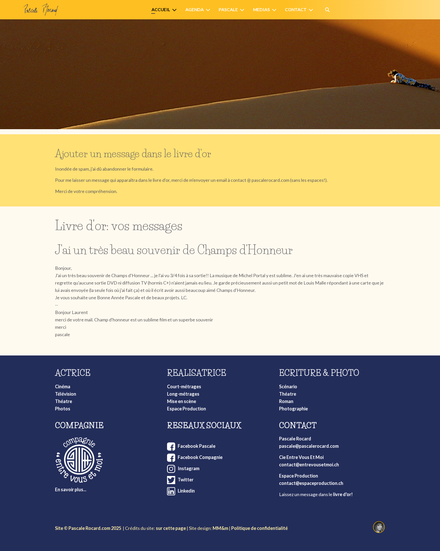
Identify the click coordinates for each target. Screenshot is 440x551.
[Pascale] (243, 10)
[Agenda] (209, 10)
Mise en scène (181, 401)
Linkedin (186, 491)
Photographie (293, 408)
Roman (286, 401)
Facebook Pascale (196, 446)
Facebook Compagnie (200, 457)
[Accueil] (175, 10)
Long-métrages (183, 394)
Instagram (188, 468)
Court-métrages (184, 386)
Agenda (194, 9)
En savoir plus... (70, 489)
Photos (62, 408)
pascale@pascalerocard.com (309, 446)
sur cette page (171, 528)
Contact (296, 9)
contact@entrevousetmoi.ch (309, 464)
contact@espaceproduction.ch (311, 483)
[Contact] (312, 10)
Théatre (63, 401)
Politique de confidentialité (259, 528)
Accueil (161, 9)
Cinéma (62, 386)
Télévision (65, 394)
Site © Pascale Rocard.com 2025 (88, 528)
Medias (261, 9)
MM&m (220, 528)
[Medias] (275, 10)
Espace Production (186, 408)
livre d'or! (343, 494)
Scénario (288, 386)
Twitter (186, 479)
